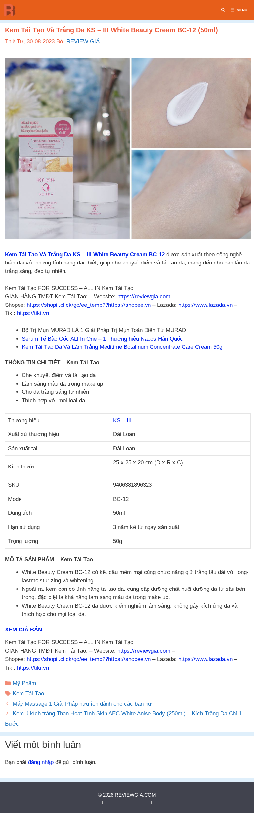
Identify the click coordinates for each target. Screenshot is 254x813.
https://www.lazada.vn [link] (205, 305)
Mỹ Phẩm (24, 683)
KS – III (122, 420)
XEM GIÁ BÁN (23, 630)
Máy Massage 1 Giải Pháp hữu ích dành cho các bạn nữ (83, 704)
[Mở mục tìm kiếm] (223, 10)
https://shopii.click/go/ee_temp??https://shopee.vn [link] (89, 305)
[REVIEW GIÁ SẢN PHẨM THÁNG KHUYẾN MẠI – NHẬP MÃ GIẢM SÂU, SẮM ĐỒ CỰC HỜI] (11, 10)
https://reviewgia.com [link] (143, 296)
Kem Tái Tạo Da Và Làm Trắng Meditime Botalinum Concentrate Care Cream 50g (122, 347)
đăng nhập (41, 762)
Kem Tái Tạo (28, 693)
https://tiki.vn (33, 313)
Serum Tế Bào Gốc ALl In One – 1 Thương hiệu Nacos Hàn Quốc (102, 339)
